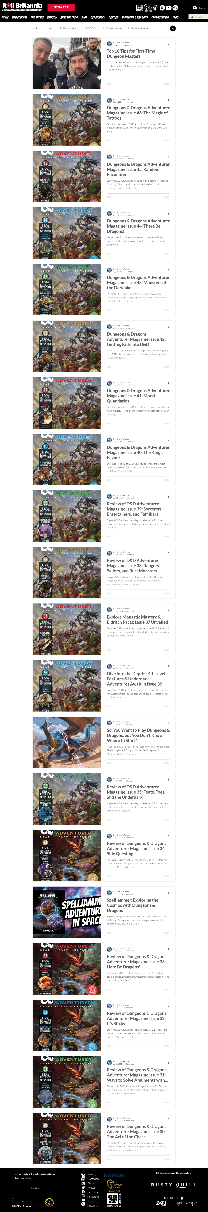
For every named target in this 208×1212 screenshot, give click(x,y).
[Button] (156, 8)
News (51, 28)
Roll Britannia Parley (138, 28)
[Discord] (83, 1183)
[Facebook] (83, 1192)
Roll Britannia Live (112, 28)
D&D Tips (91, 28)
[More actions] (169, 44)
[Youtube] (83, 1200)
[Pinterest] (83, 1204)
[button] (61, 7)
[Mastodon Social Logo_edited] (83, 1179)
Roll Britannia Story (70, 28)
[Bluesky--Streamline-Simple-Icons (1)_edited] (83, 1175)
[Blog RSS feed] (173, 29)
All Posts (37, 28)
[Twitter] (83, 1188)
